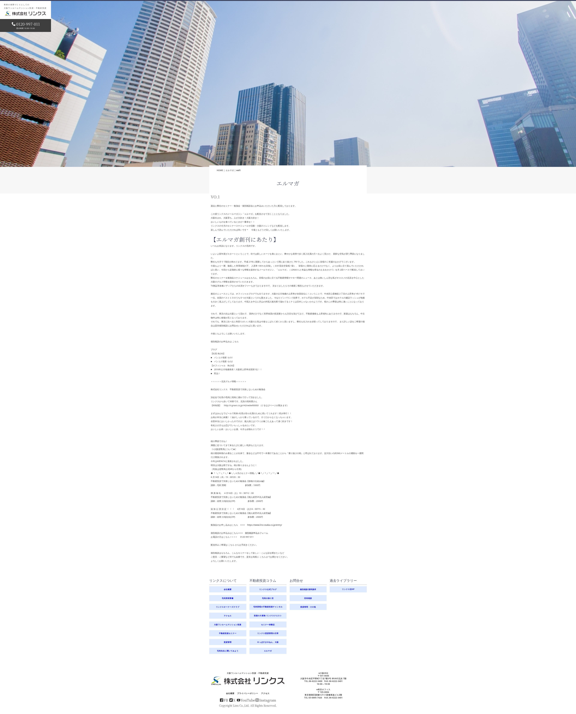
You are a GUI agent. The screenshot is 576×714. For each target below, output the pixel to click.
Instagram (267, 700)
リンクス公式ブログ (268, 589)
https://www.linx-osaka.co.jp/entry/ (264, 524)
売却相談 (308, 598)
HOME (220, 170)
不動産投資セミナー (228, 633)
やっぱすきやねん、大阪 (268, 642)
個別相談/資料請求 (308, 589)
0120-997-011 (28, 24)
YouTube (248, 700)
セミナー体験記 (268, 624)
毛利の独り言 (268, 598)
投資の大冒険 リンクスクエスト (268, 615)
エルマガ (229, 170)
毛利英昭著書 (228, 598)
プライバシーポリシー (247, 693)
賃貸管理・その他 (308, 606)
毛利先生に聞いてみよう (227, 650)
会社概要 (228, 589)
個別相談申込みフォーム (256, 533)
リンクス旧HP (348, 589)
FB (226, 700)
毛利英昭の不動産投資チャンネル (268, 606)
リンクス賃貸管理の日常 (268, 633)
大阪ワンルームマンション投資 (227, 624)
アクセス (228, 615)
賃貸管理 (228, 642)
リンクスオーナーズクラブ (227, 606)
